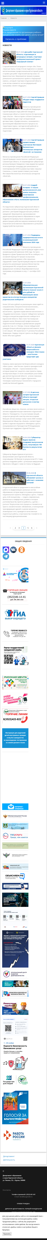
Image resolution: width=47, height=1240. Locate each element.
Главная (4, 18)
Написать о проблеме (15, 39)
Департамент (8, 1156)
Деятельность (9, 1160)
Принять (7, 1234)
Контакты (7, 1190)
